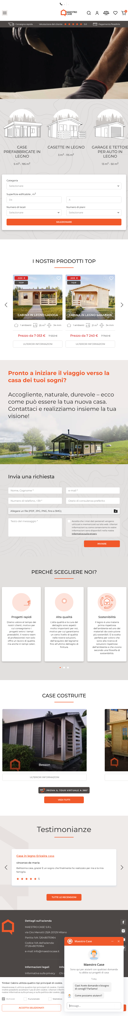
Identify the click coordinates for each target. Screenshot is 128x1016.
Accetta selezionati (31, 1007)
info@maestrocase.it (46, 951)
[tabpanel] (21, 624)
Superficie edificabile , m (21, 194)
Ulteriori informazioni (37, 344)
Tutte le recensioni (64, 897)
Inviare (101, 543)
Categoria (12, 180)
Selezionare (64, 222)
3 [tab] (68, 667)
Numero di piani (75, 207)
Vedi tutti (64, 799)
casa (35, 856)
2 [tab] (64, 667)
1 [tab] (60, 667)
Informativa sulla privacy (84, 533)
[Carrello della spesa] (123, 13)
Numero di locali (16, 207)
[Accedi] (97, 13)
